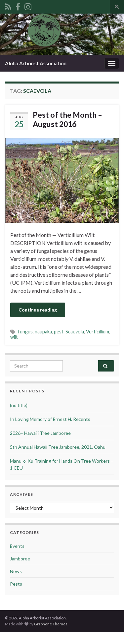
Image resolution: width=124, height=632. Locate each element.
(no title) (18, 405)
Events (17, 546)
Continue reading (38, 310)
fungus (25, 331)
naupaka (43, 331)
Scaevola (74, 331)
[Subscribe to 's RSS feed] (8, 5)
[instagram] (27, 5)
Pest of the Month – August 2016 (67, 119)
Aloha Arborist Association (35, 63)
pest (58, 331)
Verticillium (97, 331)
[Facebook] (18, 5)
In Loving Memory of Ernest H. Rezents (50, 419)
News (16, 571)
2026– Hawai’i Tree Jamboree (40, 433)
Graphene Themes (50, 623)
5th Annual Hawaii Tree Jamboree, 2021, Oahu (57, 447)
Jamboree (20, 558)
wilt (14, 337)
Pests (16, 584)
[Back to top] (109, 617)
